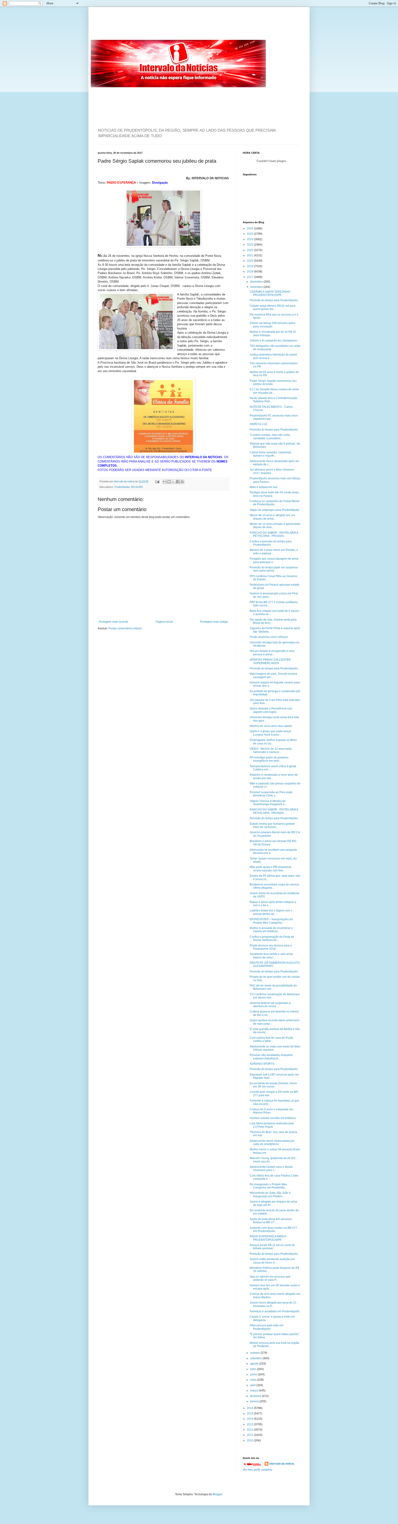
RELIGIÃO (137, 487)
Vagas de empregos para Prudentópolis (274, 510)
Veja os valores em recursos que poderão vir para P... (270, 1278)
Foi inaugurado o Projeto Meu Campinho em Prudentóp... (268, 1186)
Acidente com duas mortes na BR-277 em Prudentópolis (273, 1229)
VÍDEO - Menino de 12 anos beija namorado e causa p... (271, 750)
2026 (250, 228)
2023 (250, 244)
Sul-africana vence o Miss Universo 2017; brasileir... (272, 471)
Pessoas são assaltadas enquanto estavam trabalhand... (271, 1056)
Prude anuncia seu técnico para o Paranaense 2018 (271, 947)
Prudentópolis (122, 487)
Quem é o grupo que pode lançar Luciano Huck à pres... (270, 733)
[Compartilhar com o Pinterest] (182, 481)
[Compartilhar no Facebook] (178, 481)
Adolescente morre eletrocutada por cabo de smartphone (272, 1142)
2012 (250, 1429)
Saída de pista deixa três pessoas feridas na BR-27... (271, 1220)
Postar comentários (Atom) (125, 628)
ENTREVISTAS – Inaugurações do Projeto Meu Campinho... (271, 921)
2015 (250, 1413)
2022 (250, 250)
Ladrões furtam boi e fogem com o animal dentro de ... (271, 912)
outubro (255, 1352)
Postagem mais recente (113, 621)
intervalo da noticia (124, 481)
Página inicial (164, 621)
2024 (250, 239)
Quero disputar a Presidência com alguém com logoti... (271, 710)
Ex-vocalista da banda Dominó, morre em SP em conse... (273, 1085)
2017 (250, 277)
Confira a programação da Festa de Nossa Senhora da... (272, 938)
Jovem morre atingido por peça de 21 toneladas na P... (273, 1304)
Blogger (217, 1494)
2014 (250, 1418)
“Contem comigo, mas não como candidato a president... (270, 436)
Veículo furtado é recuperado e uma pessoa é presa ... (272, 652)
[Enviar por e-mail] (164, 481)
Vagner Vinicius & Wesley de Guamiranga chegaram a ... (268, 802)
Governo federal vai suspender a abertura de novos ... (270, 1004)
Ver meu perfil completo (257, 1469)
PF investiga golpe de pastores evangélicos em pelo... (269, 759)
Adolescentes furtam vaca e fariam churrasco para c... (271, 1168)
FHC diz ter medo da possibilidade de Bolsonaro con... (273, 987)
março (254, 1390)
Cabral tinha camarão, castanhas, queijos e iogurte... (271, 454)
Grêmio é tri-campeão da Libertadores (273, 340)
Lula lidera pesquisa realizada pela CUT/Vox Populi (272, 1125)
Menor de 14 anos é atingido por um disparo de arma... (272, 517)
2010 (250, 1440)
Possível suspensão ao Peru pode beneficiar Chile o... (271, 794)
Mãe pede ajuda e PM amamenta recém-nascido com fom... (270, 868)
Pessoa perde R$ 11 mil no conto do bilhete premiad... (272, 1246)
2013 (250, 1424)
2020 (250, 260)
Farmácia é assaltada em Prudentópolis (274, 1311)
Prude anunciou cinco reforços (269, 637)
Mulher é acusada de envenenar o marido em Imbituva (271, 929)
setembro (256, 1358)
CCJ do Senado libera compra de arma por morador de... (274, 391)
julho (253, 1369)
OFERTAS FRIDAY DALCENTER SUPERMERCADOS (270, 661)
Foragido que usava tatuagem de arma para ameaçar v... (274, 560)
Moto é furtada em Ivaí (263, 487)
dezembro (256, 281)
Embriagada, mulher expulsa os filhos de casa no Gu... (273, 741)
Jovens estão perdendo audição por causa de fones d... (272, 1261)
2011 (250, 1435)
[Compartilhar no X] (173, 481)
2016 (250, 1408)
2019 (250, 266)
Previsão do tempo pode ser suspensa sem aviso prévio (274, 569)
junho (254, 1374)
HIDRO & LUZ (258, 424)
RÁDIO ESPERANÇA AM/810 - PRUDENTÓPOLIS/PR (269, 1238)
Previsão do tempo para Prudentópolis (274, 300)
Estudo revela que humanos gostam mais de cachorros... (272, 825)
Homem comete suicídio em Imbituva (273, 1118)
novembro (256, 287)
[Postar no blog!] (169, 481)
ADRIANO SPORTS (262, 1063)
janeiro (255, 1401)
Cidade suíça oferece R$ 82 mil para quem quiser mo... (273, 307)
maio (253, 1379)
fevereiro (256, 1396)
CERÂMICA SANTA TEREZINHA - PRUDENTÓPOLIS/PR (270, 293)
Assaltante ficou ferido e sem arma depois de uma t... (271, 955)
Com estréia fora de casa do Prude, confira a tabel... (272, 1039)
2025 (250, 233)
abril (253, 1385)
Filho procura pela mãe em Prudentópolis (266, 1327)
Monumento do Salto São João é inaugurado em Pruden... (270, 1194)
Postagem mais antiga (214, 621)
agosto (254, 1363)
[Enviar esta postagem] (157, 481)
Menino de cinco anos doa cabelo (271, 726)
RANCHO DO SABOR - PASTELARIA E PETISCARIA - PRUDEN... (274, 534)
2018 (250, 271)
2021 (250, 255)
